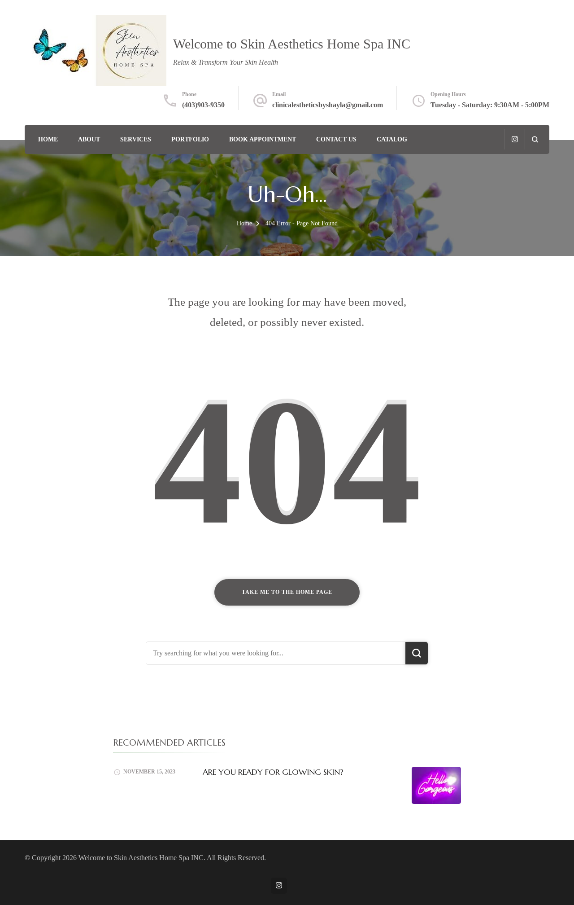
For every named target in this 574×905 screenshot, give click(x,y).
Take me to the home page (287, 592)
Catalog (392, 139)
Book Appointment (262, 139)
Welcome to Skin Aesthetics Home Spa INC (291, 43)
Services (135, 139)
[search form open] (535, 139)
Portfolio (190, 139)
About (89, 139)
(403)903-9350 (203, 105)
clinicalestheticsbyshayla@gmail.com (327, 105)
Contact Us (336, 139)
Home (48, 139)
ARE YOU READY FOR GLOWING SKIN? (273, 772)
